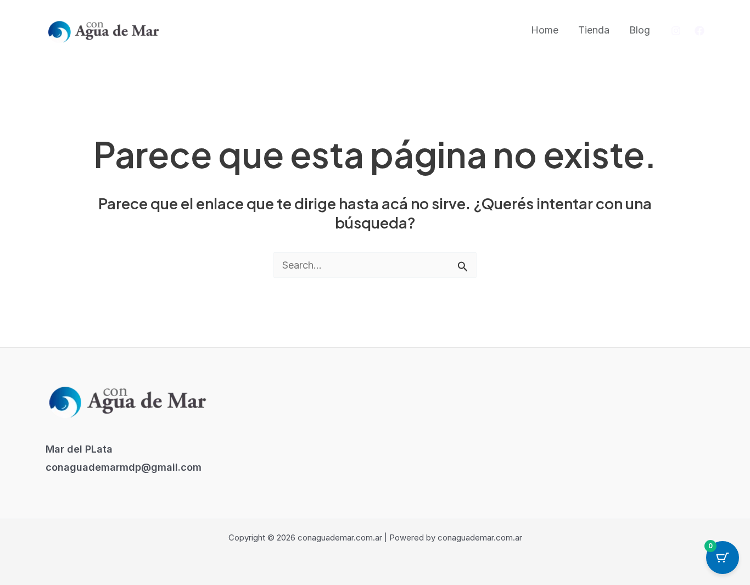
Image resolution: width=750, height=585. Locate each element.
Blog (639, 30)
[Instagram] (676, 31)
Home (544, 30)
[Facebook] (699, 31)
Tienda (593, 30)
